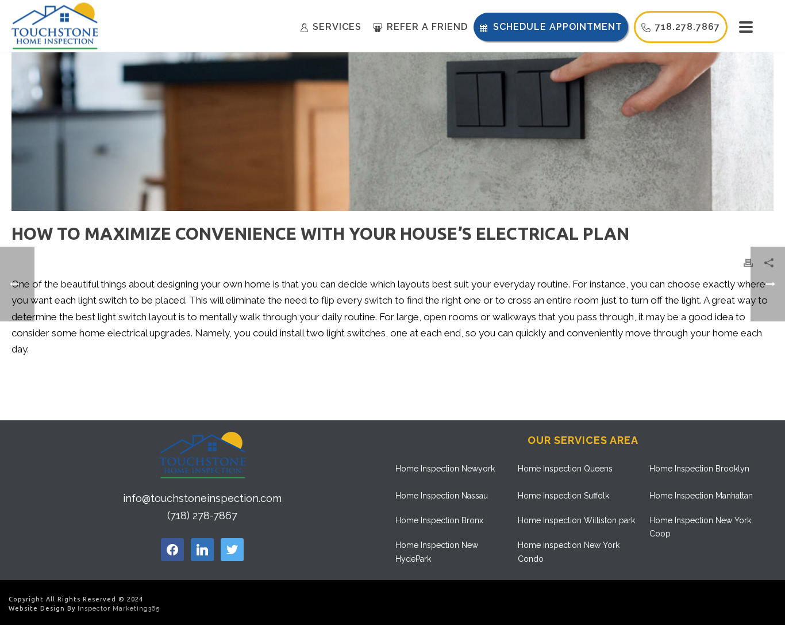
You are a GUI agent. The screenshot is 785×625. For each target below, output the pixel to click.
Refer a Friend (427, 26)
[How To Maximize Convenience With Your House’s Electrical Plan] (392, 131)
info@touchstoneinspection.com (202, 498)
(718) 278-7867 (202, 515)
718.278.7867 (687, 26)
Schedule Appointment (557, 26)
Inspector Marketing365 (119, 608)
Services (337, 26)
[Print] (748, 261)
